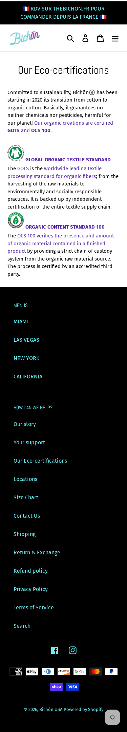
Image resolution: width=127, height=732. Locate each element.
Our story (25, 424)
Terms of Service (34, 607)
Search (22, 626)
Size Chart (26, 497)
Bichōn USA (50, 709)
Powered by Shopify (83, 709)
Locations (25, 479)
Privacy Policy (31, 589)
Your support (29, 442)
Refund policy (31, 571)
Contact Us (27, 516)
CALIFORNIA (28, 376)
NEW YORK (26, 358)
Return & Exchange (37, 552)
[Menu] (115, 38)
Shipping (25, 534)
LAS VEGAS (26, 340)
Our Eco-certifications (40, 461)
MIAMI (21, 321)
